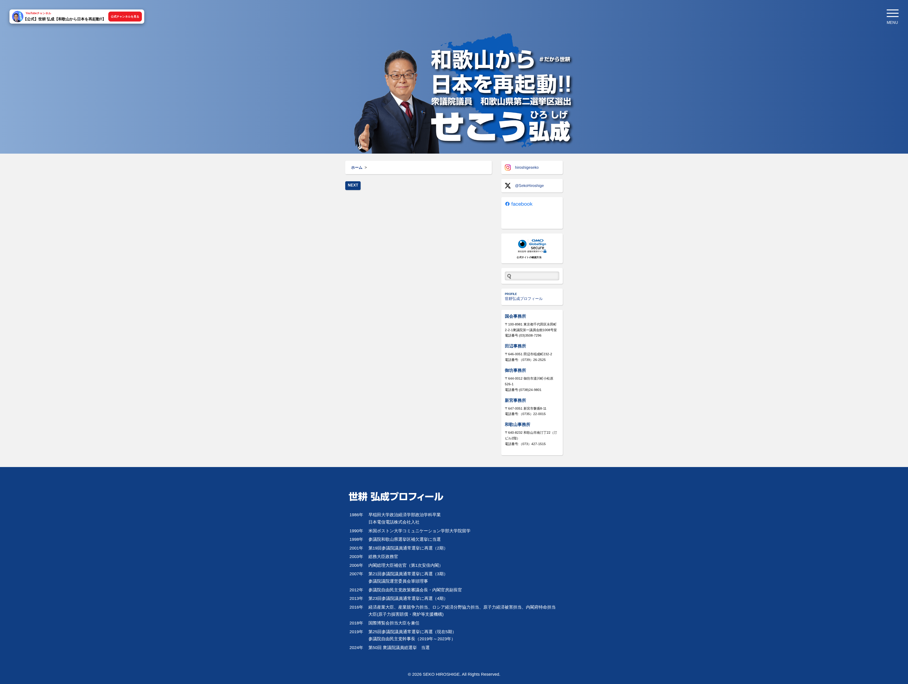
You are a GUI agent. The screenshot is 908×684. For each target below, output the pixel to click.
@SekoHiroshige (529, 186)
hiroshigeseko (527, 167)
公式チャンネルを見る (125, 16)
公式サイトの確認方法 (529, 257)
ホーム (356, 167)
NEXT (353, 185)
